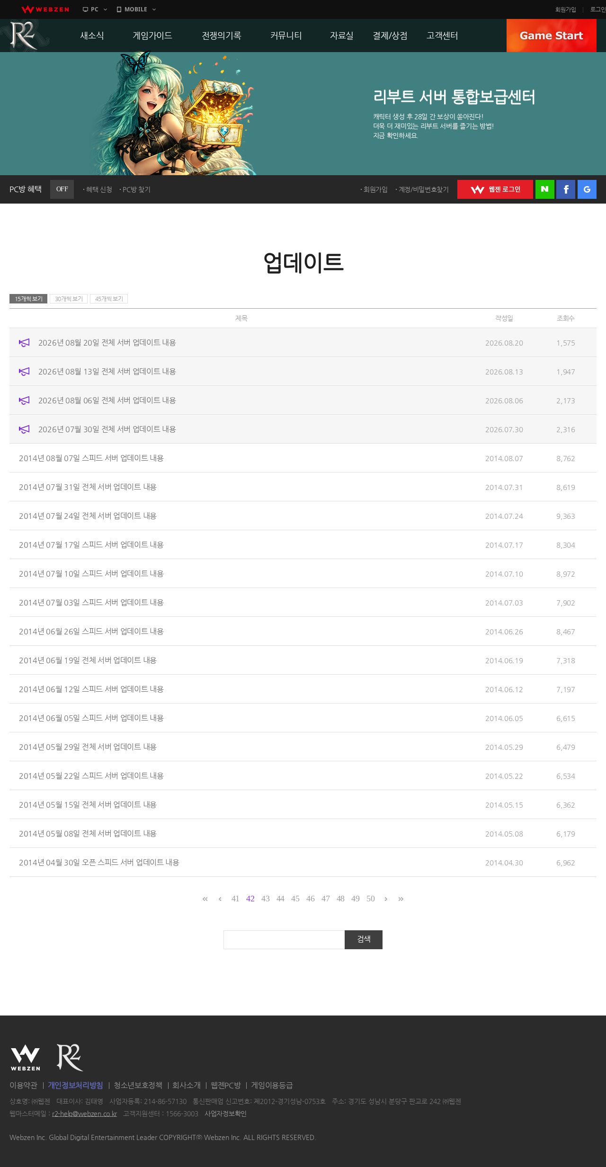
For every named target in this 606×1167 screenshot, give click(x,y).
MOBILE (136, 9)
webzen (45, 9)
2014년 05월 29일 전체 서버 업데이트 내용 (88, 746)
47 (325, 898)
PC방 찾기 (136, 189)
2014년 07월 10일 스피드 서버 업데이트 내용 (91, 573)
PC (94, 9)
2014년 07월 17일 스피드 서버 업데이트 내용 (91, 544)
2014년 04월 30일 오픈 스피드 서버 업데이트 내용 (99, 862)
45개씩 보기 (109, 298)
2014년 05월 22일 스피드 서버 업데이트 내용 (91, 775)
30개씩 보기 (69, 298)
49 (355, 898)
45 (295, 898)
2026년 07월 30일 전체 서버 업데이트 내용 (107, 429)
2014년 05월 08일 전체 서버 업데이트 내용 (88, 833)
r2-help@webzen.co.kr (84, 1113)
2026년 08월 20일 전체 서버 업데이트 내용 (107, 342)
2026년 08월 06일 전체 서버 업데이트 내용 (107, 400)
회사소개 (186, 1085)
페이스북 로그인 (565, 189)
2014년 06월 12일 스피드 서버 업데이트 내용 (91, 689)
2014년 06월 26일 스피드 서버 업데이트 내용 (91, 631)
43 (265, 898)
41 (236, 898)
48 (341, 898)
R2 (70, 1057)
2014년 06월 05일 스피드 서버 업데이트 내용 (91, 717)
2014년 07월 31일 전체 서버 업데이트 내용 (88, 486)
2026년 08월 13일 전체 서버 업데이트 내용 (107, 371)
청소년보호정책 (138, 1085)
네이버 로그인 (544, 189)
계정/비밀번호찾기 (424, 189)
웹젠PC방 (226, 1085)
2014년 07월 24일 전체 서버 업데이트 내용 (88, 515)
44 (280, 898)
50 (370, 898)
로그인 (598, 9)
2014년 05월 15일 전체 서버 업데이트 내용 (88, 804)
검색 (364, 939)
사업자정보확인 (226, 1113)
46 (310, 898)
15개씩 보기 (29, 298)
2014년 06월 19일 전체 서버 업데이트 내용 (88, 660)
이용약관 (23, 1085)
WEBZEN (25, 1057)
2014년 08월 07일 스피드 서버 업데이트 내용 (91, 458)
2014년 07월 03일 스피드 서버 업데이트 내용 (91, 602)
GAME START (552, 35)
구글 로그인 (587, 189)
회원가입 (565, 9)
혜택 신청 (99, 189)
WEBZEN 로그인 (495, 189)
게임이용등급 (272, 1085)
